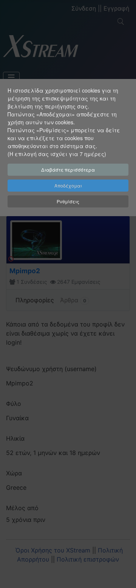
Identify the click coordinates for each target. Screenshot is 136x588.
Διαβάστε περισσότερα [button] (68, 169)
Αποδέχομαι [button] (68, 185)
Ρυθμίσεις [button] (68, 201)
